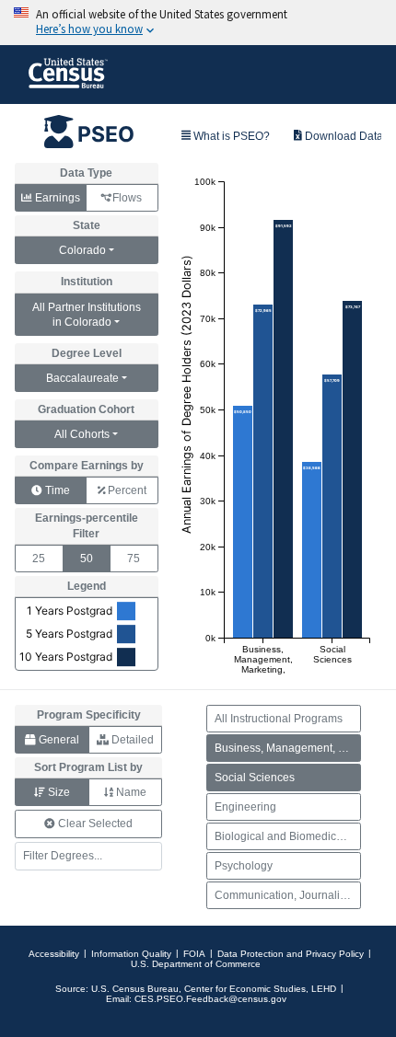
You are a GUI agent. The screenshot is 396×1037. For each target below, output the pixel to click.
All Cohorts (82, 434)
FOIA (194, 954)
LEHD (323, 989)
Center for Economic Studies (245, 989)
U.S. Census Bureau (135, 989)
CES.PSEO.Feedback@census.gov (210, 999)
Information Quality (131, 954)
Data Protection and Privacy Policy (290, 954)
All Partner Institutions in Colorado (86, 315)
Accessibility (54, 954)
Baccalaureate (82, 378)
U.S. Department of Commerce (196, 964)
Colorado (82, 250)
